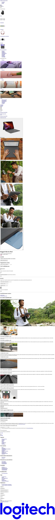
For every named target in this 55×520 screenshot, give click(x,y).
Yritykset (3, 2)
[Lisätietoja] (1, 291)
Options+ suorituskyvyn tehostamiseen (7, 485)
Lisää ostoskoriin (3, 268)
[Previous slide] (1, 407)
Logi (1, 110)
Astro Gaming (4, 461)
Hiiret (2, 447)
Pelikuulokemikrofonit (5, 453)
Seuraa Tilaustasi (4, 480)
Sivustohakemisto (6, 501)
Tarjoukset (1, 105)
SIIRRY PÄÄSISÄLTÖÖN (3, 0)
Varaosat (3, 479)
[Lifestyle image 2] (11, 172)
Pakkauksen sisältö (3, 283)
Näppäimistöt (3, 448)
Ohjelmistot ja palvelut (5, 468)
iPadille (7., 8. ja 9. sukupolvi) (11, 258)
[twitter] (1, 435)
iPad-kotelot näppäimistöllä (3, 112)
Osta (1, 6)
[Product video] (11, 239)
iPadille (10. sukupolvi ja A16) (4, 258)
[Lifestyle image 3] (11, 195)
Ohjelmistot (1, 104)
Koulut (3, 3)
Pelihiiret (3, 451)
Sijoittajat (3, 440)
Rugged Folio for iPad (3, 117)
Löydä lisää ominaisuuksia (4, 408)
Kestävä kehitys (4, 442)
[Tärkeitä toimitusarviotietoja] (0, 272)
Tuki (0, 4)
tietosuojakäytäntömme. (30, 428)
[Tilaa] (8, 427)
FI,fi (1, 5)
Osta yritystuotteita (4, 467)
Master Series (3, 457)
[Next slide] (3, 407)
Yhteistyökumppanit (4, 469)
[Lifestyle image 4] (11, 217)
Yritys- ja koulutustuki (5, 478)
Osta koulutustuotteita (4, 473)
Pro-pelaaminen (4, 462)
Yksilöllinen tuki (4, 476)
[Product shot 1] (11, 127)
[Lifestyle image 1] (11, 149)
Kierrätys (3, 443)
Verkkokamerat (4, 449)
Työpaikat (3, 439)
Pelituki (3, 477)
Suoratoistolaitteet (4, 463)
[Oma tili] (1, 109)
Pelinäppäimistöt (4, 452)
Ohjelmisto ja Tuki (3, 285)
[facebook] (2, 435)
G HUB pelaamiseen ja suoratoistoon (6, 484)
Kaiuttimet (3, 450)
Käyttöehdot (1, 501)
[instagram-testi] (0, 435)
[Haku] (1, 107)
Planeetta (1, 106)
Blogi (2, 441)
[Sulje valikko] (0, 7)
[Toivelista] (1, 108)
